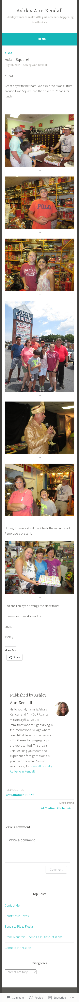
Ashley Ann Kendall (39, 11)
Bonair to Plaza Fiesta (19, 926)
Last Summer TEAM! (19, 792)
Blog (8, 53)
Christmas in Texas (17, 916)
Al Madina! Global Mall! (57, 805)
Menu (42, 39)
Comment (56, 869)
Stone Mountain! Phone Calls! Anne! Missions (33, 937)
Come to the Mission (18, 948)
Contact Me (12, 905)
